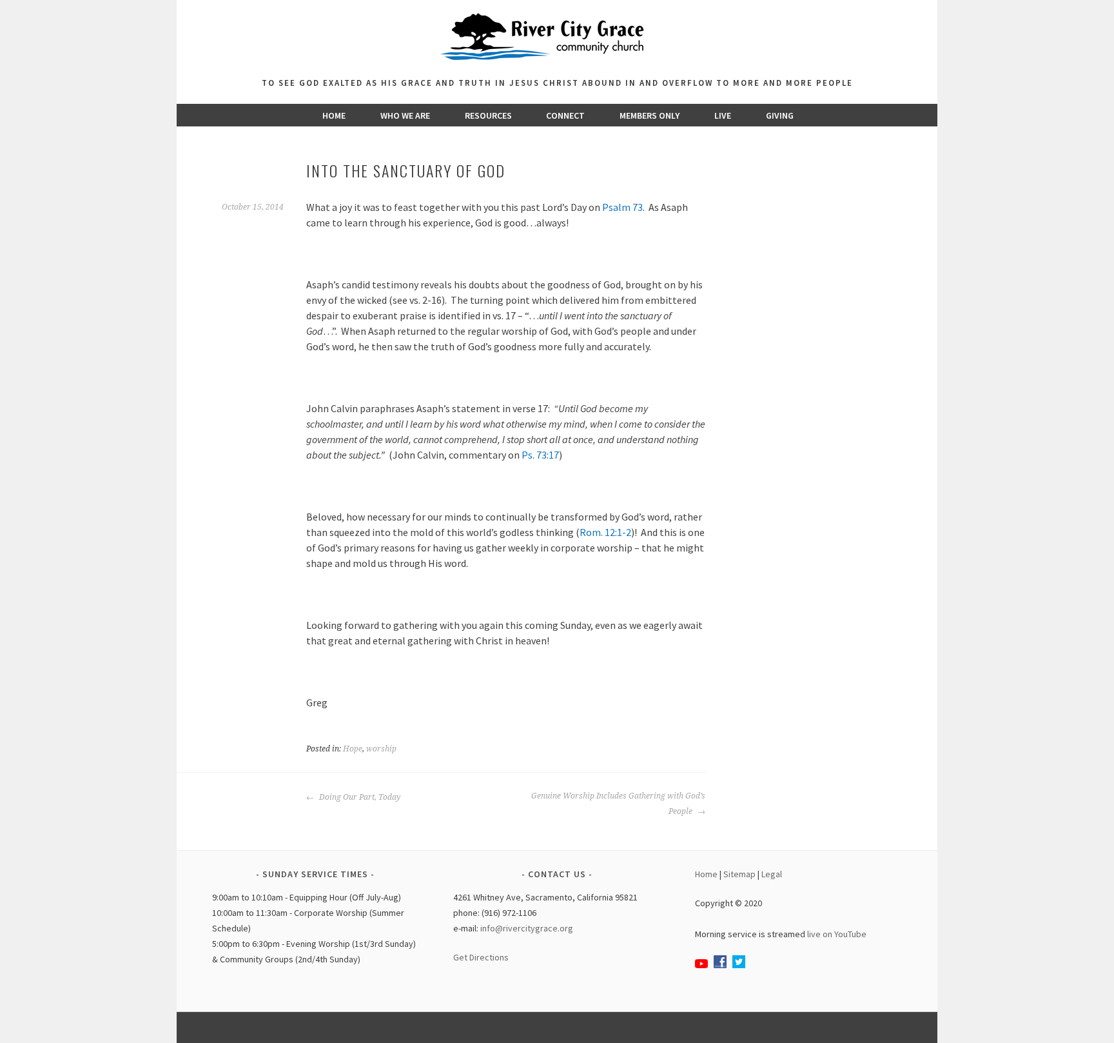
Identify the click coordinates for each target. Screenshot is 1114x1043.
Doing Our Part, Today (358, 797)
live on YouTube (836, 934)
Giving (780, 115)
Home (334, 115)
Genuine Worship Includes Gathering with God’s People (618, 803)
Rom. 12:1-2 (605, 532)
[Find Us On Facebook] (720, 965)
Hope (352, 748)
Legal (771, 874)
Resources (488, 115)
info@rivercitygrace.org (526, 928)
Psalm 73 (622, 207)
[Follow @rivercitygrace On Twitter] (738, 965)
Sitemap (739, 874)
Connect (565, 115)
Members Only (649, 115)
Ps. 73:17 (540, 454)
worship (381, 748)
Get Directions (481, 957)
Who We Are (405, 115)
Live (722, 115)
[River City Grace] (557, 67)
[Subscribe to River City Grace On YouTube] (701, 965)
